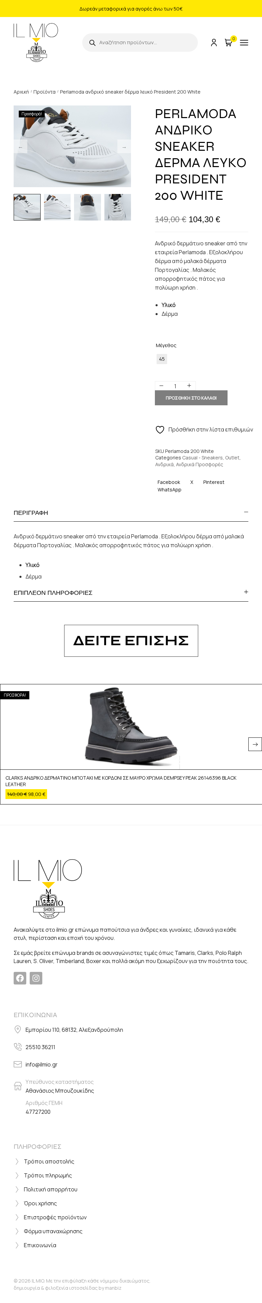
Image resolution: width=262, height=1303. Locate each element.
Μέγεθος (166, 345)
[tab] (131, 513)
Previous (20, 146)
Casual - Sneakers (202, 457)
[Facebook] (20, 978)
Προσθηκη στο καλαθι (191, 398)
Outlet (232, 457)
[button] (255, 744)
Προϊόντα (44, 91)
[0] (228, 42)
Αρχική (21, 91)
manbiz (113, 1288)
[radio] (162, 359)
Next (124, 146)
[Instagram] (36, 978)
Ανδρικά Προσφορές (199, 464)
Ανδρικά (164, 464)
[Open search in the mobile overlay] (140, 42)
